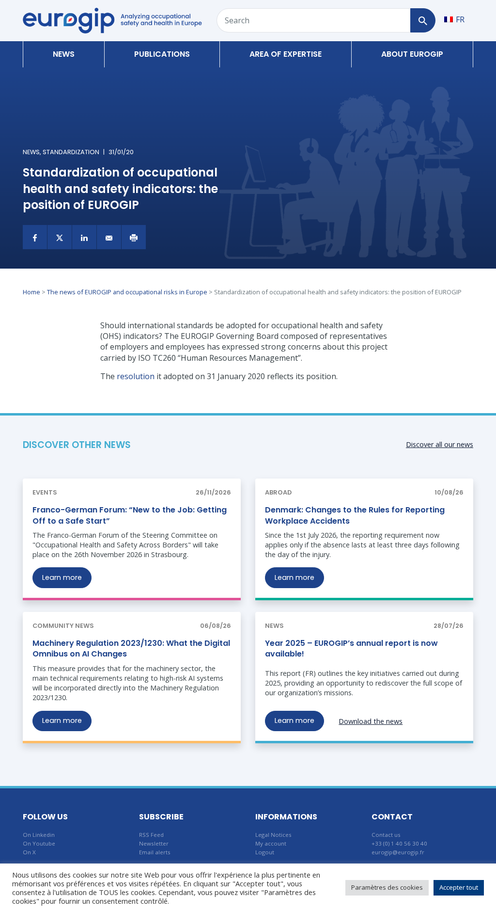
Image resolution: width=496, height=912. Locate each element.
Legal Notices (273, 834)
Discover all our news (439, 444)
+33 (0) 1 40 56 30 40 (399, 843)
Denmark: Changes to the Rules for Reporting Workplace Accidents (355, 515)
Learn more (62, 577)
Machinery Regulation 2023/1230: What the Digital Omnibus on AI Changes (131, 648)
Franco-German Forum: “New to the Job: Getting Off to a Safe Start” (129, 515)
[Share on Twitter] (59, 237)
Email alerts (154, 852)
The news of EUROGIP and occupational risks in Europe (127, 292)
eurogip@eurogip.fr (398, 852)
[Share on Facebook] (35, 237)
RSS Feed (151, 834)
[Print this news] (134, 237)
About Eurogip (412, 54)
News (64, 54)
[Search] (422, 20)
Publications (162, 54)
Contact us (386, 834)
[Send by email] (109, 237)
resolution (136, 376)
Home (31, 292)
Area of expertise (285, 54)
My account (270, 843)
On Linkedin (39, 834)
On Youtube (39, 843)
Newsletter (154, 843)
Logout (264, 852)
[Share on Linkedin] (84, 237)
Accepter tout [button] (458, 887)
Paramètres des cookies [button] (387, 887)
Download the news (371, 721)
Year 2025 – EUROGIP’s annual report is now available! (351, 648)
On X (29, 852)
